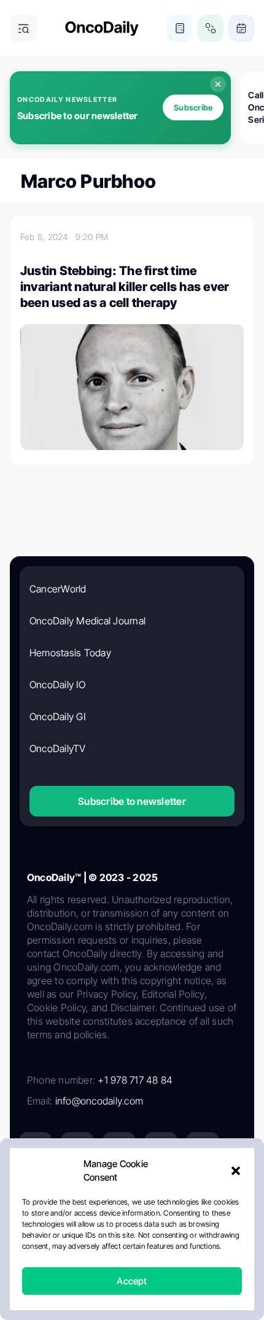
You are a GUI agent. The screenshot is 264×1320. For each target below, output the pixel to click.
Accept (132, 1281)
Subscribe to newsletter (132, 801)
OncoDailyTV (57, 748)
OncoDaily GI (57, 716)
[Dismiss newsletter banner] (218, 84)
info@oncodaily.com (99, 1101)
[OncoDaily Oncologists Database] (210, 28)
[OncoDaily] (102, 28)
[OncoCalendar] (241, 28)
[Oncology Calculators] (180, 28)
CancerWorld (58, 589)
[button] (236, 1171)
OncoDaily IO (57, 684)
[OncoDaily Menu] (23, 28)
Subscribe (193, 107)
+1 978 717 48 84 (135, 1080)
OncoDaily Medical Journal (87, 621)
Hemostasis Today (70, 652)
